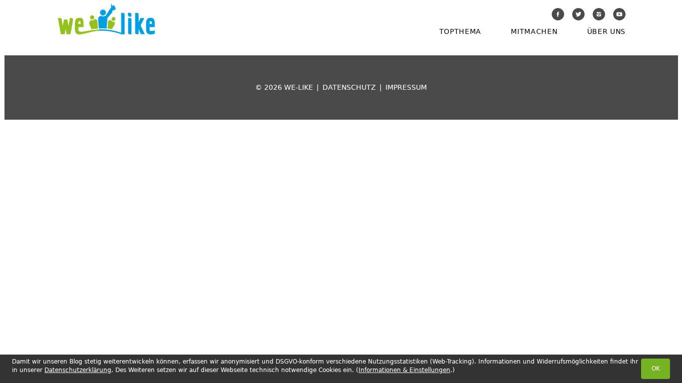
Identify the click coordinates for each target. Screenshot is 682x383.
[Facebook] (558, 14)
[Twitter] (578, 14)
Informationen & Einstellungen (404, 370)
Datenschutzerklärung (77, 370)
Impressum (406, 87)
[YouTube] (619, 14)
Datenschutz (349, 87)
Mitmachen (534, 31)
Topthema (460, 31)
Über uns (606, 31)
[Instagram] (599, 14)
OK (656, 368)
